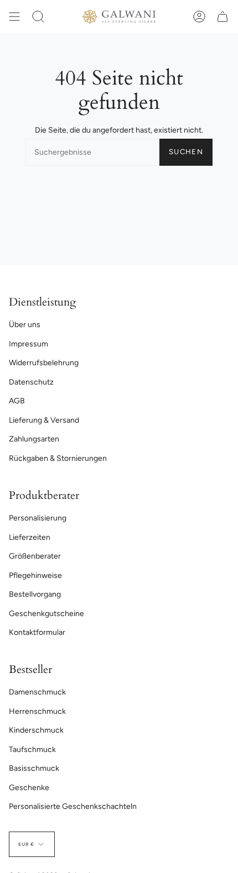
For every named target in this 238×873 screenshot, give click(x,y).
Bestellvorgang (35, 594)
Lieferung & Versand (44, 420)
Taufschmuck (32, 749)
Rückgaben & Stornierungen (58, 458)
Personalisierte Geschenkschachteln (73, 806)
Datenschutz (31, 382)
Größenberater (35, 556)
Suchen (186, 152)
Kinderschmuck (36, 730)
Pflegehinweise (35, 575)
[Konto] (199, 16)
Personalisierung (37, 518)
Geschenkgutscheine (46, 613)
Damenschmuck (37, 692)
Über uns (24, 324)
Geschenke (29, 787)
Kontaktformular (37, 632)
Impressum (28, 344)
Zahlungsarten (34, 439)
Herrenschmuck (37, 711)
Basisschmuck (34, 768)
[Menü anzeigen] (14, 16)
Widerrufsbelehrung (44, 362)
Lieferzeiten (29, 537)
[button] (38, 16)
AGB (17, 401)
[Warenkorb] (222, 16)
